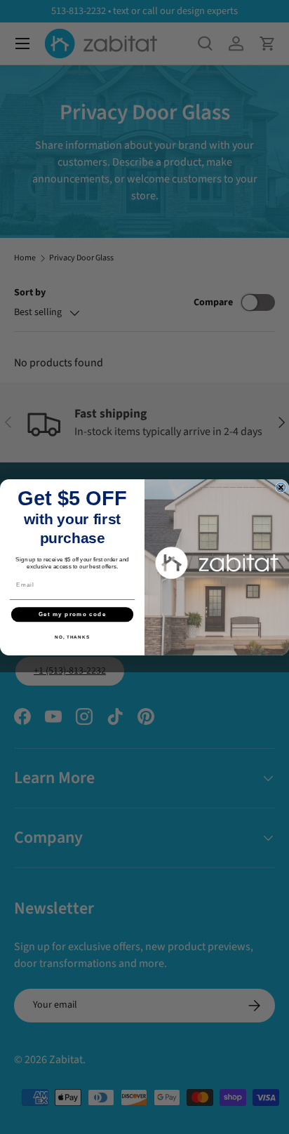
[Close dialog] (280, 487)
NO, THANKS (72, 636)
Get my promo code (73, 614)
